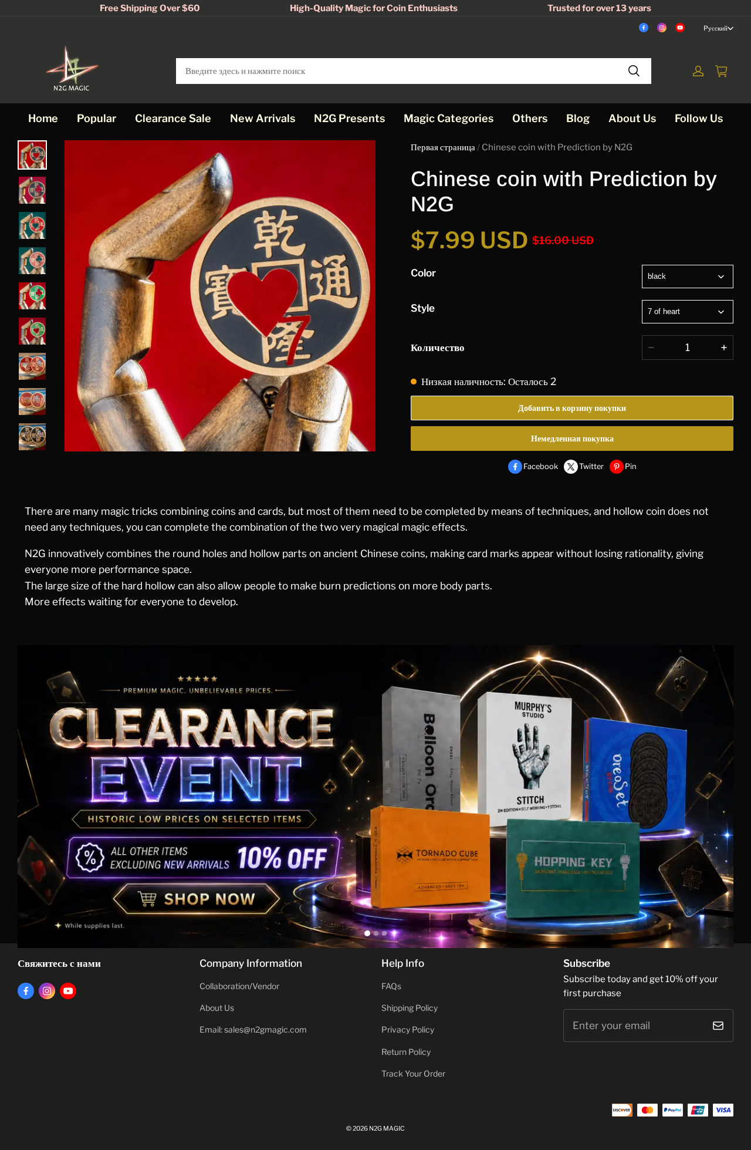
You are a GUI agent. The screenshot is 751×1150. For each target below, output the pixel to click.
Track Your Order (413, 1073)
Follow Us (699, 118)
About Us (632, 118)
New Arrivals (262, 118)
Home (43, 118)
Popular (96, 118)
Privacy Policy (407, 1029)
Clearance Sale (173, 118)
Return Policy (406, 1052)
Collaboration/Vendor (239, 986)
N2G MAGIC (387, 1128)
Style (423, 308)
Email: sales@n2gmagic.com (253, 1029)
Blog (578, 118)
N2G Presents (349, 118)
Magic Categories (448, 118)
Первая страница (443, 147)
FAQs (391, 986)
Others (529, 118)
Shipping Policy (409, 1008)
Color (423, 273)
